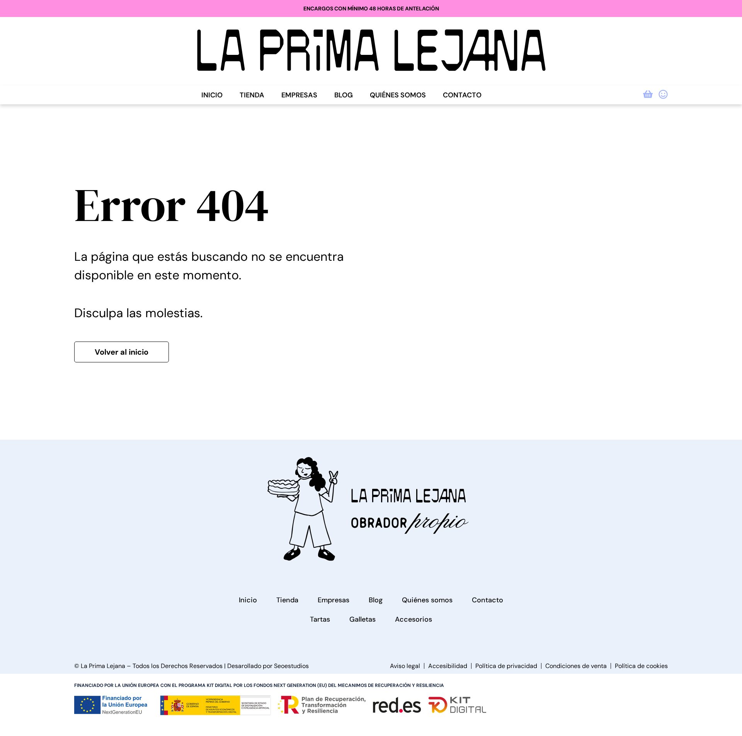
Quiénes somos (398, 95)
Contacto (462, 95)
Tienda (252, 95)
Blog (343, 95)
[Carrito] (648, 94)
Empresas (299, 95)
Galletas (362, 619)
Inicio (212, 95)
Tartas (320, 619)
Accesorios (413, 619)
